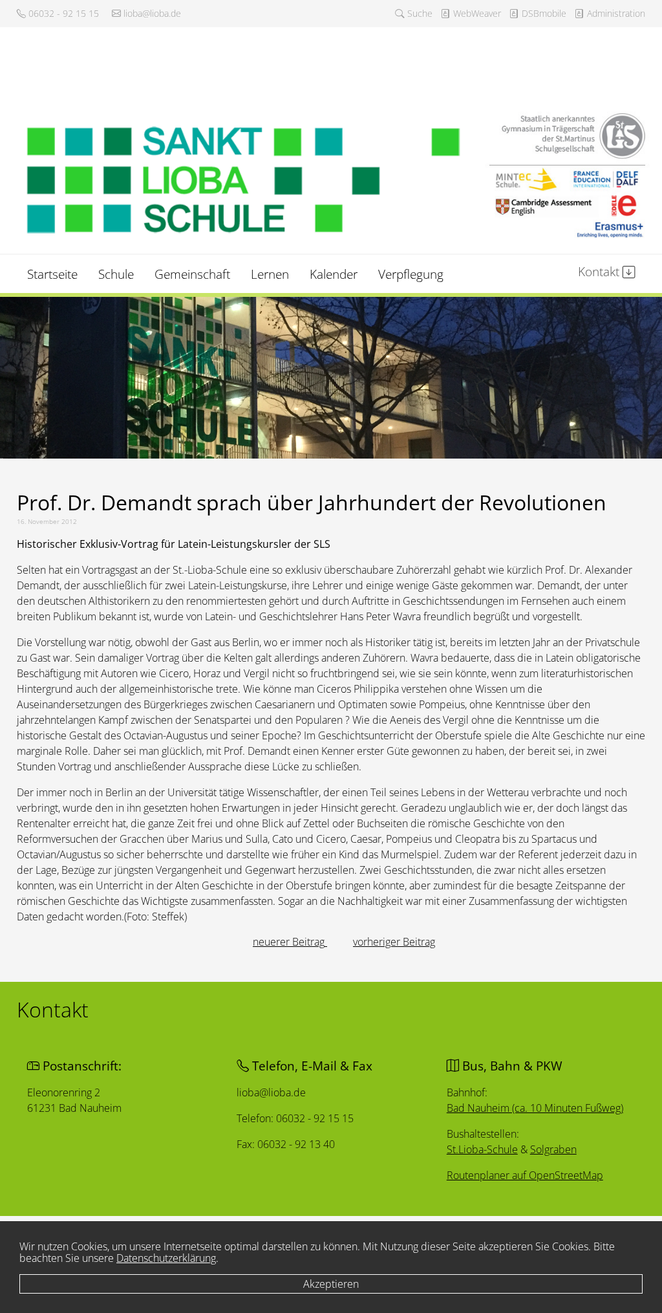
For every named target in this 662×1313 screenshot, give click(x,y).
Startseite (52, 274)
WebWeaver (476, 13)
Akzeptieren (331, 1284)
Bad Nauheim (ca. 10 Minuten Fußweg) (534, 1108)
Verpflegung (410, 274)
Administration (614, 13)
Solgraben (552, 1149)
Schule (116, 274)
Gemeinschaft (192, 274)
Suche (418, 13)
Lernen (270, 274)
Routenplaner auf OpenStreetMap (524, 1175)
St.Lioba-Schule (481, 1149)
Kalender (334, 274)
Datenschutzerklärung (166, 1258)
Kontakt (600, 271)
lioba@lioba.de (151, 13)
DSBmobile (542, 13)
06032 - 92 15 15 (62, 13)
